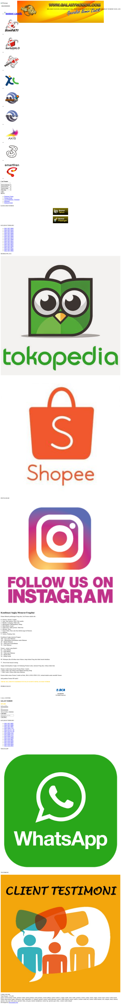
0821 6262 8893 (8, 745)
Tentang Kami (8, 198)
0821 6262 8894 (8, 744)
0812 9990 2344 (8, 733)
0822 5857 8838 (8, 231)
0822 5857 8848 (8, 233)
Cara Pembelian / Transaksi (11, 199)
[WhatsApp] (60, 870)
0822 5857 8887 (8, 726)
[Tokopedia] (60, 374)
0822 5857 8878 (8, 238)
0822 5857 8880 (8, 249)
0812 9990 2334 (8, 736)
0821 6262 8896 (8, 741)
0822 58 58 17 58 (9, 730)
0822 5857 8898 (8, 239)
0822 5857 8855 (8, 244)
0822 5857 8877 (8, 247)
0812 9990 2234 (8, 734)
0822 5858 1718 (8, 728)
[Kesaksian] (60, 992)
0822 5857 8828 (8, 230)
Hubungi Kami (8, 203)
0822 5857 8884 (8, 250)
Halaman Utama (8, 196)
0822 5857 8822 (8, 241)
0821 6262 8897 (8, 739)
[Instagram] (60, 609)
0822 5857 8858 (8, 235)
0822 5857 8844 (8, 242)
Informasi (7, 201)
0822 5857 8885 (8, 723)
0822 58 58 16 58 (9, 731)
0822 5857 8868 (8, 236)
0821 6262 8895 (8, 742)
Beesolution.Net (13, 1002)
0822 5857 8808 (8, 228)
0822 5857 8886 (8, 725)
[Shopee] (60, 495)
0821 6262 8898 (8, 738)
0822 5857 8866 (8, 246)
